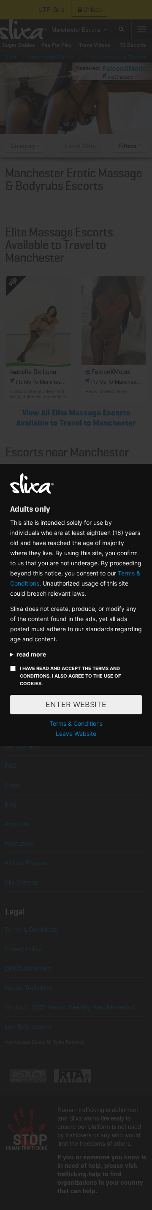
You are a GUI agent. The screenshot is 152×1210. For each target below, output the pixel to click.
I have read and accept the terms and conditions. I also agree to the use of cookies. (70, 675)
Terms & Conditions (76, 723)
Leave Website (76, 733)
